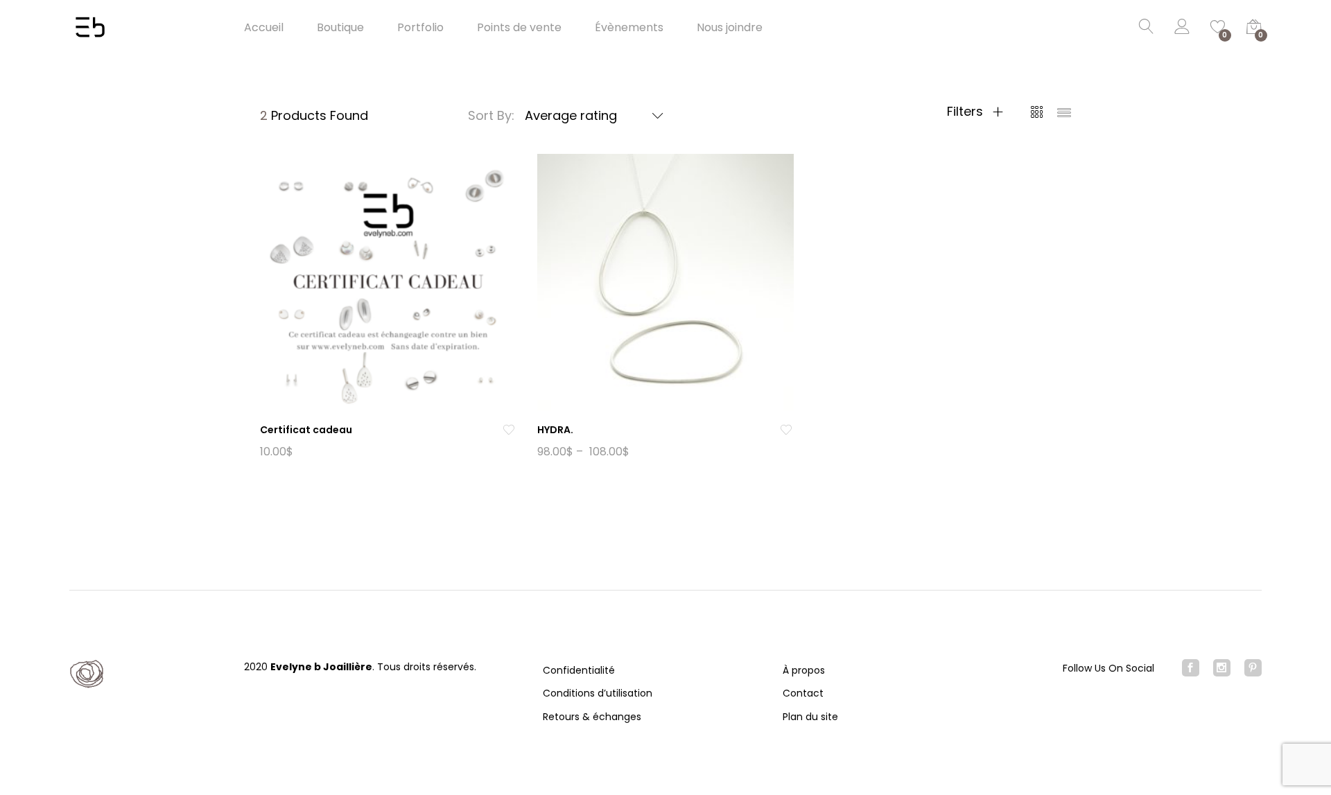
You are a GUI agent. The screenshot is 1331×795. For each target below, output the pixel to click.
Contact (803, 693)
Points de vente (519, 27)
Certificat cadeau (306, 430)
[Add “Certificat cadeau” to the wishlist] (508, 430)
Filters (966, 111)
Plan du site (810, 717)
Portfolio (420, 27)
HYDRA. (555, 430)
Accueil (264, 27)
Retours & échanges (592, 717)
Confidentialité (579, 670)
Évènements (629, 27)
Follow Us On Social (1108, 668)
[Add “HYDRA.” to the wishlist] (786, 430)
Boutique (340, 27)
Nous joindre (730, 27)
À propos (804, 670)
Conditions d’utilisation (597, 693)
